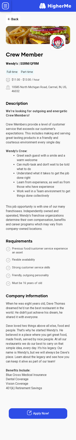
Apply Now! (41, 413)
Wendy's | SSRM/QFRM (22, 63)
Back (14, 19)
